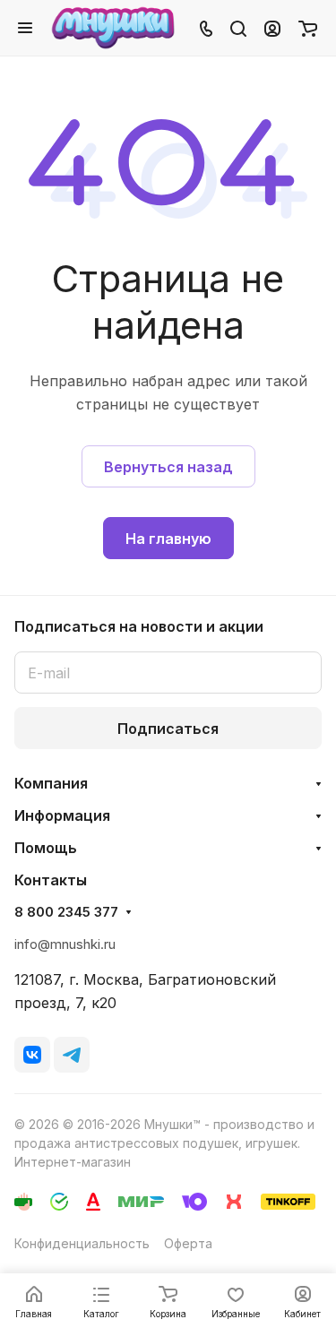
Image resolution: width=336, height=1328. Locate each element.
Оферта (188, 1243)
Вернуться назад (168, 467)
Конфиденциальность (82, 1243)
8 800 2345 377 (66, 912)
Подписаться (168, 728)
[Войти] (272, 28)
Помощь (45, 848)
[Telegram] (72, 1055)
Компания (51, 783)
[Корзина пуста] (307, 28)
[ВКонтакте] (32, 1055)
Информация (62, 815)
